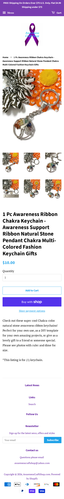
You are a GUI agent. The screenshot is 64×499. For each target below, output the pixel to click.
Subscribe (53, 440)
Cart (58, 13)
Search (32, 404)
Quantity (8, 271)
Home (5, 57)
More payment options (32, 310)
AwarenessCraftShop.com (36, 474)
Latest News (32, 385)
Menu (10, 12)
